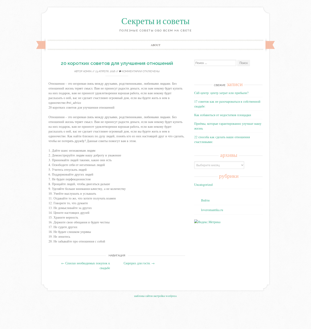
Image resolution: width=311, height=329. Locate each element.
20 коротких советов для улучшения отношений (117, 63)
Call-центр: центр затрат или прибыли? (221, 93)
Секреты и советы (155, 21)
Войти (205, 200)
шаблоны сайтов (143, 296)
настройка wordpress (165, 296)
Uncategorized (203, 184)
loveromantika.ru (212, 210)
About (155, 45)
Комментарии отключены (140, 71)
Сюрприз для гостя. (139, 263)
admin (87, 71)
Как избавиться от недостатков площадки (222, 115)
